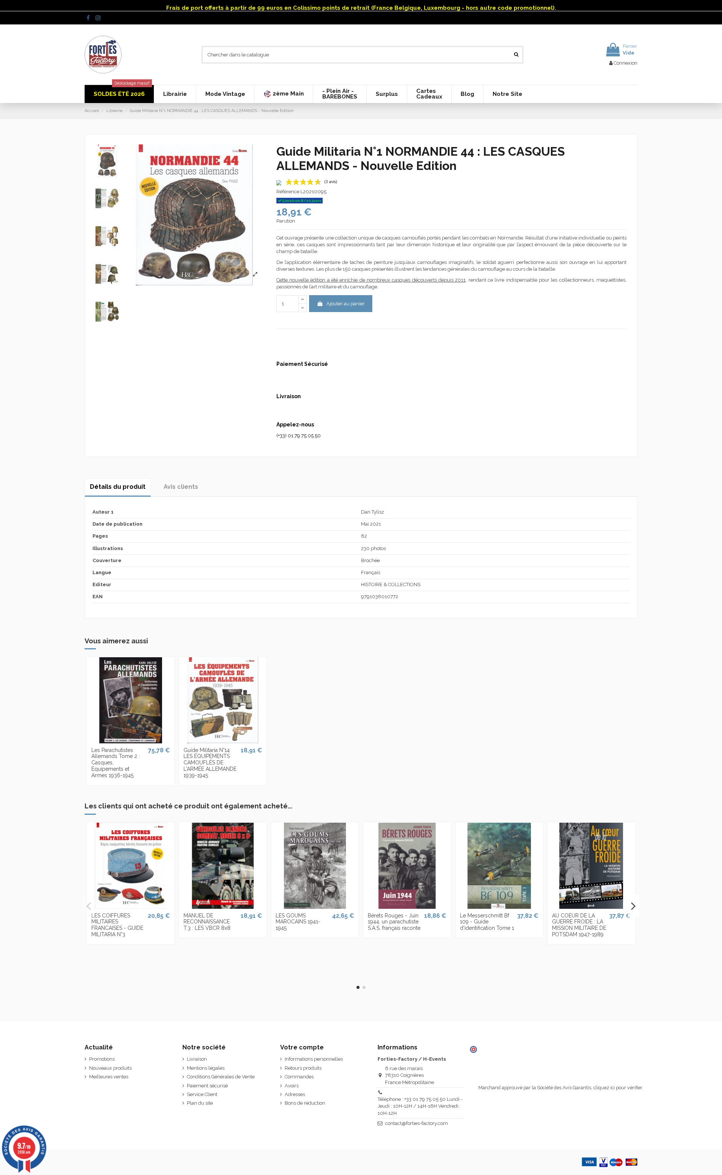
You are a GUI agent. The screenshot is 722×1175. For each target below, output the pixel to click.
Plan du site (200, 1103)
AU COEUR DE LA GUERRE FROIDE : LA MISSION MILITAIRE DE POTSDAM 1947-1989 (579, 925)
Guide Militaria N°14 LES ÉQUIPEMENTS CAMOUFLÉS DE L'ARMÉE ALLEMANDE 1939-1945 (210, 762)
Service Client (202, 1094)
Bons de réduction (305, 1103)
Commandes (299, 1076)
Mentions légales (205, 1068)
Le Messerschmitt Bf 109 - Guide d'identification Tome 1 (487, 922)
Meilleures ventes (108, 1076)
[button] (283, 94)
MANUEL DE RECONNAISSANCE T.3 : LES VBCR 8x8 (207, 922)
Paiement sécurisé (207, 1086)
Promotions (102, 1059)
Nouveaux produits (110, 1068)
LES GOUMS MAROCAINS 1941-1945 (298, 922)
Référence (287, 191)
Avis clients (181, 486)
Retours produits (303, 1068)
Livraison (197, 1059)
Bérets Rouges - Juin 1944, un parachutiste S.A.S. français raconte (394, 922)
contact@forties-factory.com (416, 1123)
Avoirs (292, 1086)
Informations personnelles (314, 1059)
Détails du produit (118, 486)
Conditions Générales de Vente (221, 1076)
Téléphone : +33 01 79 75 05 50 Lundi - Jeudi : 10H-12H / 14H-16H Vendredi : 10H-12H (420, 1106)
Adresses (295, 1094)
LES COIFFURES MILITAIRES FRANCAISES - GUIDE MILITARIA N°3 (117, 925)
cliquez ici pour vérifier (617, 1087)
